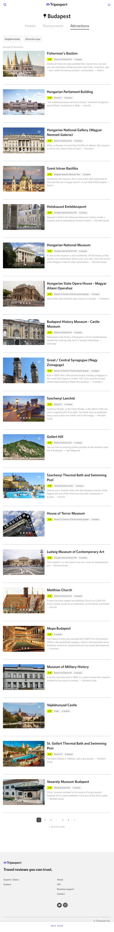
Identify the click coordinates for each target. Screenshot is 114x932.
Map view (57, 926)
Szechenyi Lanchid (61, 398)
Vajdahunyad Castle (62, 705)
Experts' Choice (11, 879)
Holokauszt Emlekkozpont (66, 206)
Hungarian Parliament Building (70, 92)
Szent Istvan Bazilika (62, 168)
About (60, 879)
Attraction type (32, 39)
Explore (7, 884)
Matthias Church (59, 590)
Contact (61, 893)
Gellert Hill (55, 436)
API (59, 884)
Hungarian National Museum (69, 245)
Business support (65, 889)
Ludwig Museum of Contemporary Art (75, 552)
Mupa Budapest (59, 628)
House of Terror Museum (66, 513)
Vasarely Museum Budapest (68, 781)
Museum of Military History (68, 667)
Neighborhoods (12, 39)
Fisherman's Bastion (62, 53)
